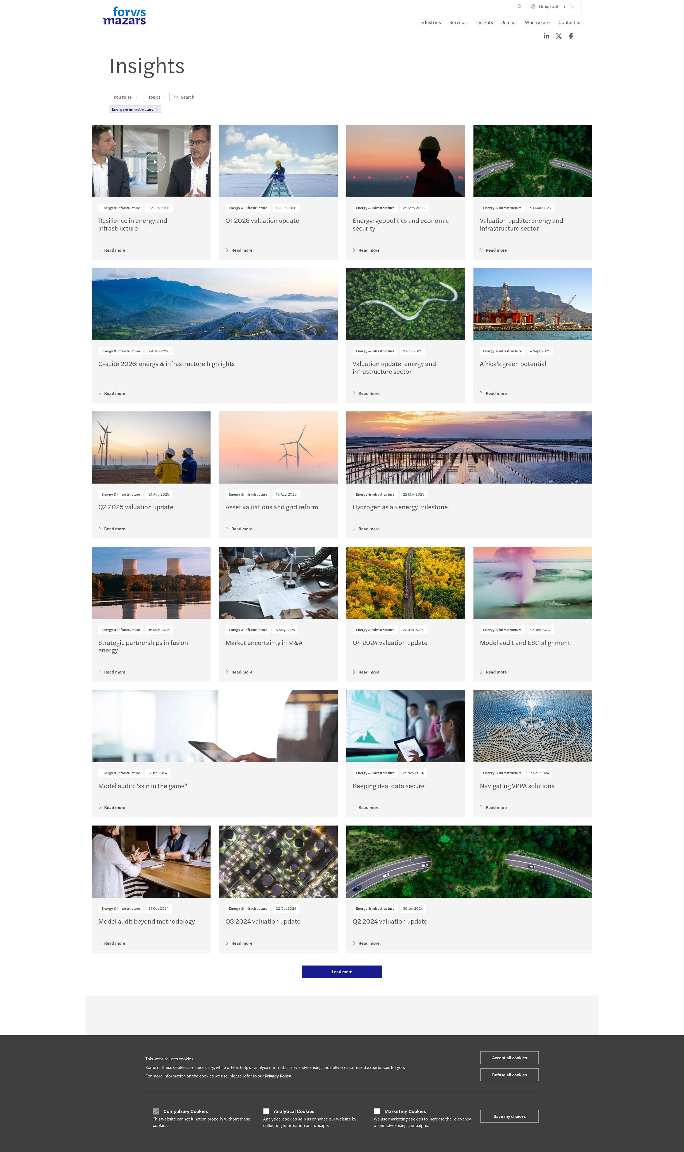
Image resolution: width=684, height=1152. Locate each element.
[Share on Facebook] (571, 36)
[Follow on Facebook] (379, 1010)
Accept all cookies (509, 1057)
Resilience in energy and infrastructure (132, 224)
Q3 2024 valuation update (263, 920)
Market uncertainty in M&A (264, 642)
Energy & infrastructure (121, 207)
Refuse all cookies (509, 1075)
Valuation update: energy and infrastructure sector (521, 224)
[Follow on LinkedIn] (341, 1010)
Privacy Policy (278, 1076)
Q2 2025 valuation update (135, 506)
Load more (342, 971)
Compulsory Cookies (186, 1111)
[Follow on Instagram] (367, 1010)
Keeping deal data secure (389, 785)
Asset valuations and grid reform (272, 506)
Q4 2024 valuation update (390, 642)
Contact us (569, 22)
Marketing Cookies (405, 1111)
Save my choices (510, 1116)
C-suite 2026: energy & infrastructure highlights (166, 363)
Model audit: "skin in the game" (142, 785)
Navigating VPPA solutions (517, 785)
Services (458, 22)
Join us (509, 22)
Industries (430, 22)
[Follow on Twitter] (354, 1010)
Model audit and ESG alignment (525, 642)
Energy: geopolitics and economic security (401, 224)
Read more (114, 250)
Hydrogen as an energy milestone (400, 506)
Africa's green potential (513, 363)
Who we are (537, 22)
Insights (484, 22)
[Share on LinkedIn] (546, 36)
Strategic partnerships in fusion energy (143, 646)
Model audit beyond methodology (146, 920)
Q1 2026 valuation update (262, 220)
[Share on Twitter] (559, 36)
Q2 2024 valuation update (390, 920)
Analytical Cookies (294, 1111)
